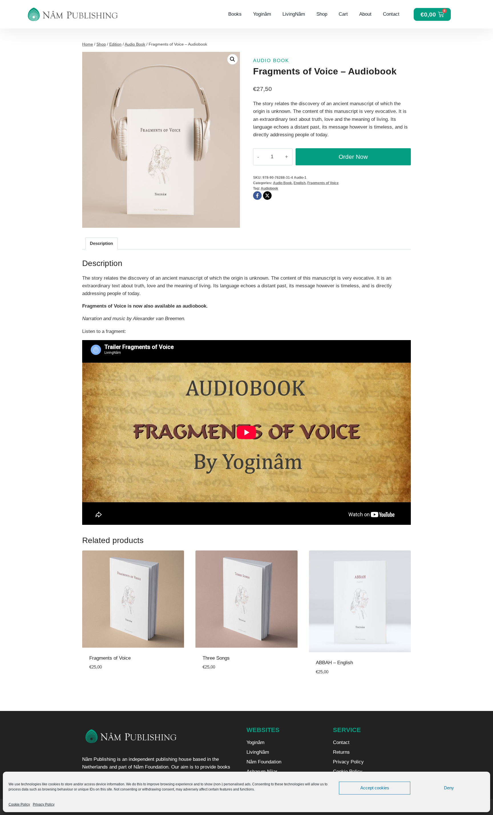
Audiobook (269, 188)
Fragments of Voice (323, 183)
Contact (391, 14)
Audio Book (271, 60)
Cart (343, 14)
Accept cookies (374, 787)
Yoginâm (262, 14)
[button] (232, 59)
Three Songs (216, 658)
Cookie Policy (19, 804)
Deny (449, 787)
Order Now (353, 156)
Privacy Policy (43, 804)
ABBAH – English (334, 662)
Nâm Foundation (263, 762)
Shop (321, 14)
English (300, 183)
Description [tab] (101, 243)
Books (235, 14)
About (365, 14)
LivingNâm (293, 14)
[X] (267, 195)
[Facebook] (257, 195)
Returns (341, 752)
